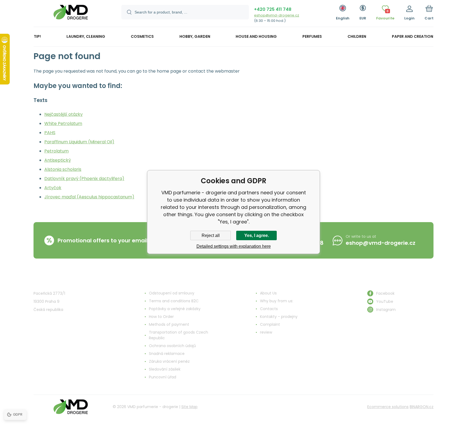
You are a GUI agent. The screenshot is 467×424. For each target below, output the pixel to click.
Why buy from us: (276, 301)
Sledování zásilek (165, 369)
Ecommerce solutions (388, 406)
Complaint (270, 324)
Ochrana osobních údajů (172, 345)
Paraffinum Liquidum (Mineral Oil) (79, 142)
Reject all (211, 235)
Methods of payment (169, 324)
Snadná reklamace (167, 353)
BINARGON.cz (421, 406)
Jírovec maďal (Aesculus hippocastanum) (89, 197)
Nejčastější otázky (63, 114)
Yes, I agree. (256, 235)
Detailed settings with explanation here (233, 246)
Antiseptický (57, 160)
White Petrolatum (63, 123)
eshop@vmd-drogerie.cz (276, 15)
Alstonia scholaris (62, 169)
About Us (268, 293)
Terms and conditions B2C (174, 301)
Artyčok (52, 188)
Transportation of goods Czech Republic (178, 335)
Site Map (189, 406)
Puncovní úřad (162, 377)
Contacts (269, 308)
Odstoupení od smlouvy (171, 293)
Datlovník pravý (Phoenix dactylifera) (84, 178)
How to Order (161, 316)
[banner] (71, 14)
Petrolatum (56, 151)
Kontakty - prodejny (279, 316)
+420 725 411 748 (272, 9)
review (266, 332)
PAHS (49, 133)
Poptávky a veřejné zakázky (175, 308)
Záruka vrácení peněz (169, 361)
